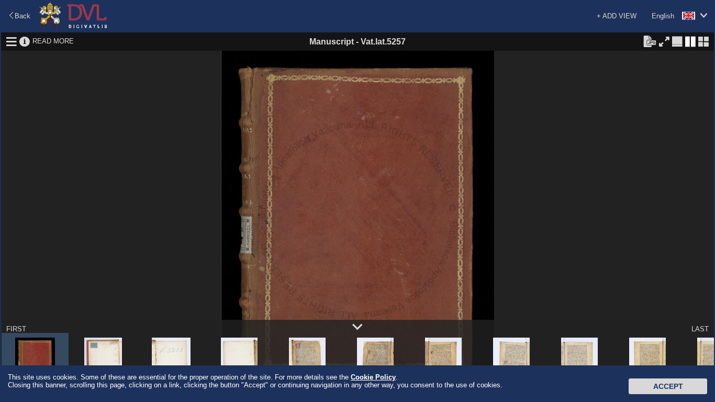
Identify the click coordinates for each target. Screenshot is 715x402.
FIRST (16, 329)
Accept (668, 386)
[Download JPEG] (649, 41)
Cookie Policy (373, 377)
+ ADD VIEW (616, 16)
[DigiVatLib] (73, 26)
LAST (700, 329)
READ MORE (53, 41)
